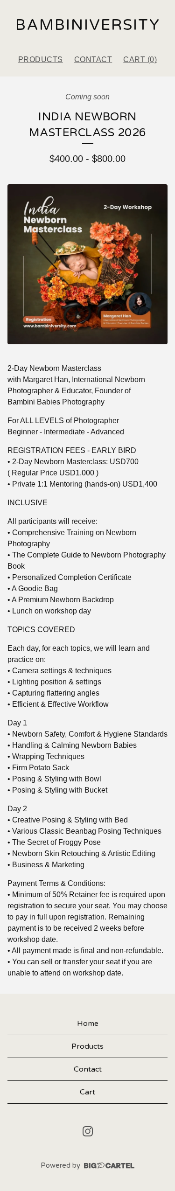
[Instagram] (87, 1131)
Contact (93, 59)
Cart (87, 1092)
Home (87, 1023)
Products (40, 59)
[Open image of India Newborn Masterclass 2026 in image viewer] (87, 264)
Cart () (140, 59)
